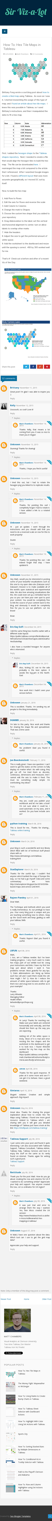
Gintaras (14, 1090)
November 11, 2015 (28, 387)
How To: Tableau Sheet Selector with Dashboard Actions (28, 1411)
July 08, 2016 (34, 1139)
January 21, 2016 (28, 702)
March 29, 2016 (31, 869)
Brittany (14, 387)
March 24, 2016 (28, 841)
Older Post (46, 1299)
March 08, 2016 (34, 823)
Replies (17, 418)
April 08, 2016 (24, 950)
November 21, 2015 (29, 575)
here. (36, 164)
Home (26, 1299)
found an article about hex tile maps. (29, 103)
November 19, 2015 (29, 522)
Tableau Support (19, 1138)
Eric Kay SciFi (16, 626)
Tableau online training (20, 830)
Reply (12, 398)
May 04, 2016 (27, 1108)
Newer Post (6, 1299)
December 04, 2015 (32, 627)
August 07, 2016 (28, 1230)
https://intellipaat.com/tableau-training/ (30, 1128)
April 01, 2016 (32, 897)
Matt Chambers (26, 423)
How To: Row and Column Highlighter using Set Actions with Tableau (30, 1487)
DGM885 (14, 720)
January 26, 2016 (27, 720)
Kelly (12, 405)
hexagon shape (25, 153)
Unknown (15, 444)
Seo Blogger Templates (20, 1516)
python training (18, 823)
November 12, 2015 (24, 405)
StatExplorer (17, 869)
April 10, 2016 (26, 1090)
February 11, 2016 (37, 760)
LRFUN (13, 950)
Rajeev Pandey (18, 897)
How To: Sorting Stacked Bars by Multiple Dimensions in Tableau (31, 1449)
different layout (26, 176)
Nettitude (15, 1172)
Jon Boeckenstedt (19, 760)
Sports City (22, 1434)
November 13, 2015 (29, 444)
